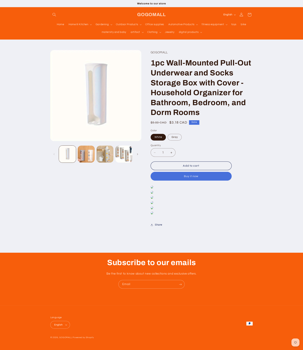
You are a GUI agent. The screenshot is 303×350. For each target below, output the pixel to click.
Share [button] (158, 224)
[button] (54, 15)
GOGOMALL (65, 337)
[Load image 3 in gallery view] (105, 154)
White (158, 137)
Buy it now (191, 176)
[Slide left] (54, 154)
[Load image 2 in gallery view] (86, 154)
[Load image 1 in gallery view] (67, 154)
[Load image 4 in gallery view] (123, 154)
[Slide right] (137, 154)
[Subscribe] (180, 284)
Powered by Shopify (83, 337)
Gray (174, 137)
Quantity (156, 145)
